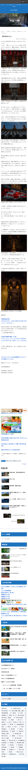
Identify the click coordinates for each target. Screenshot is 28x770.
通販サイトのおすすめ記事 (7, 681)
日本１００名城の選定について (9, 675)
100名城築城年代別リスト (7, 665)
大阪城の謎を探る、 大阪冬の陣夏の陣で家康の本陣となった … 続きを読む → (13, 320)
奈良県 (4, 460)
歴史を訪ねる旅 (18, 460)
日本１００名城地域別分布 (7, 678)
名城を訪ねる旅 (5, 671)
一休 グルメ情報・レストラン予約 (11, 688)
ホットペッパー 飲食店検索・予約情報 (12, 685)
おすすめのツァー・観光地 (7, 668)
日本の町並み (10, 460)
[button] (25, 539)
